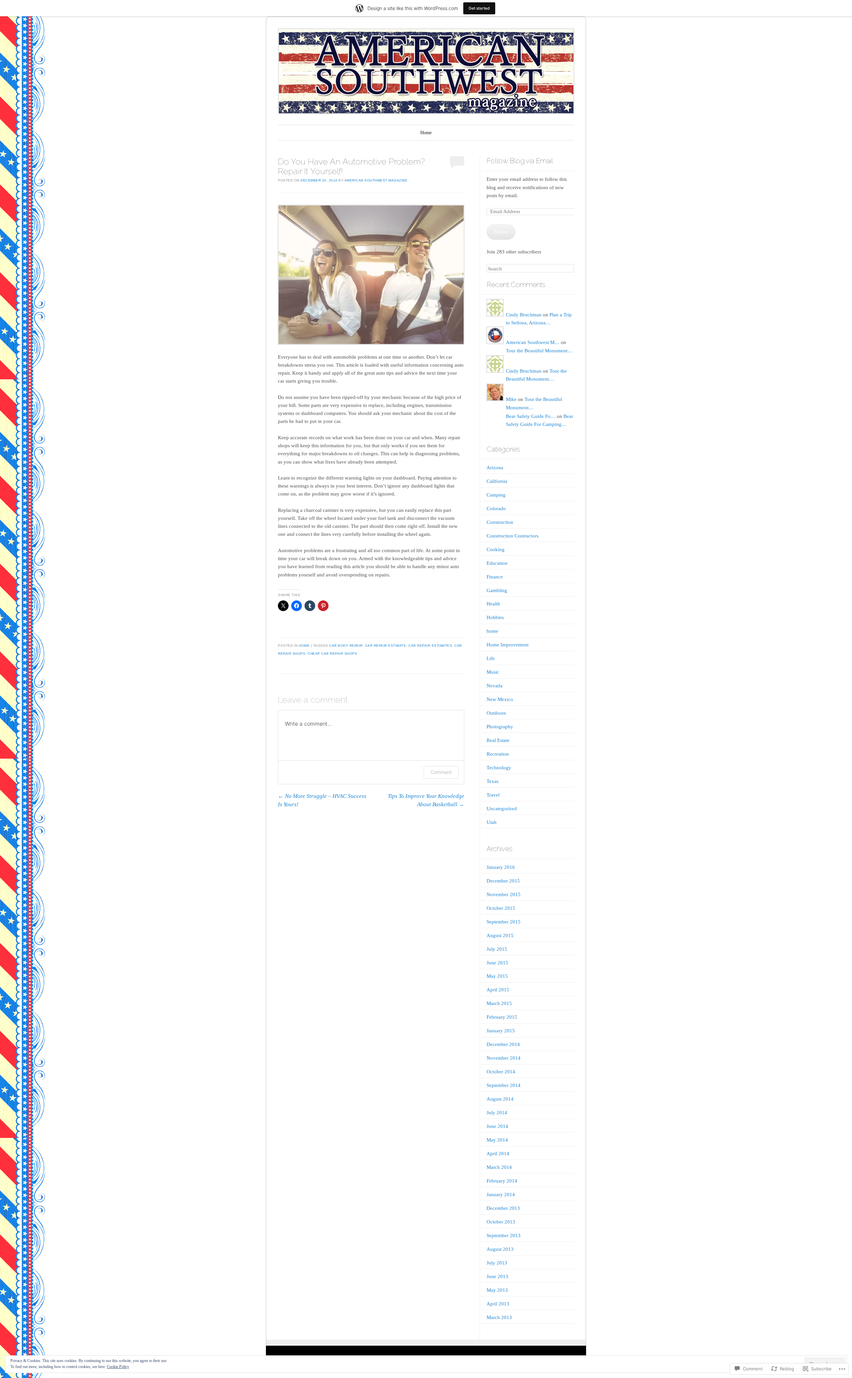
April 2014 (498, 1153)
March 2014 (499, 1167)
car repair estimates (430, 645)
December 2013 (503, 1208)
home (304, 645)
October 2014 (501, 1071)
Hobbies (495, 617)
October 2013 (501, 1221)
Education (497, 563)
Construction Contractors (512, 535)
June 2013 (497, 1276)
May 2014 (497, 1140)
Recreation (498, 754)
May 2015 (497, 976)
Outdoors (496, 713)
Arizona (495, 467)
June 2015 (497, 962)
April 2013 (498, 1303)
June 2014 (497, 1126)
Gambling (497, 590)
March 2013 (499, 1317)
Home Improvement (508, 644)
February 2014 (502, 1181)
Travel (493, 795)
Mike (511, 399)
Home (426, 132)
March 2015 (499, 1003)
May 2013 (497, 1290)
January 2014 (501, 1194)
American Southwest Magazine (376, 180)
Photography (500, 726)
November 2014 (504, 1058)
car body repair (346, 645)
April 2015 (498, 989)
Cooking (496, 549)
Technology (499, 767)
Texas (493, 781)
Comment (441, 772)
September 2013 (504, 1235)
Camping (496, 495)
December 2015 (503, 880)
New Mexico (500, 699)
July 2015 (497, 949)
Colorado (496, 508)
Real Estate (498, 740)
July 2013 (497, 1262)
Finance (495, 576)
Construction (500, 522)
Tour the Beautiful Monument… (539, 350)
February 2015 (502, 1017)
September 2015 (504, 921)
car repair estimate (385, 645)
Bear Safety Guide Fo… (530, 416)
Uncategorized (502, 808)
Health (493, 603)
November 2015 (504, 894)
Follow (501, 231)
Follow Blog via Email (520, 161)
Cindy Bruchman (523, 314)
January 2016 (501, 867)
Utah (492, 822)
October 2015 (501, 908)
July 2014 (497, 1112)
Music (493, 672)
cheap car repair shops (332, 653)
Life (491, 658)
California (497, 481)
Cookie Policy (118, 1366)
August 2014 (500, 1099)
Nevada (495, 685)
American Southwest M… (532, 342)
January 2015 (501, 1030)
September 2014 (504, 1085)
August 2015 (500, 935)
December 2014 (503, 1044)
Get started (479, 8)
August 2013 (500, 1249)
